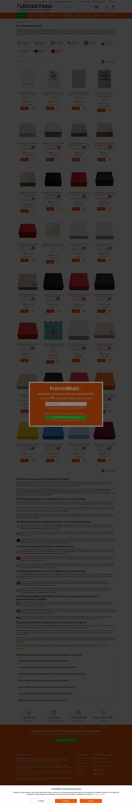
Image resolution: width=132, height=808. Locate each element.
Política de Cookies (98, 794)
